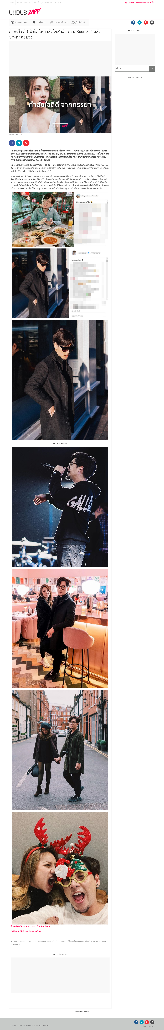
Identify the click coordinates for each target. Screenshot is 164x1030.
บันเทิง (19, 3)
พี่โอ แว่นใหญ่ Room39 (76, 941)
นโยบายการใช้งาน (148, 1026)
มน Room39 (15, 944)
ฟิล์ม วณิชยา (89, 941)
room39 (16, 941)
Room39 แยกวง (36, 941)
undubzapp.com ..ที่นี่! (141, 3)
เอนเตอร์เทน (60, 22)
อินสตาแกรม (21, 22)
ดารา (12, 3)
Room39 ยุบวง (25, 941)
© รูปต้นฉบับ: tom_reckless (23, 926)
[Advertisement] (60, 58)
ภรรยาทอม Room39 (101, 941)
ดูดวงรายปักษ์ (46, 3)
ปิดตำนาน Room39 (60, 941)
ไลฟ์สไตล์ (28, 3)
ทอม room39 (47, 941)
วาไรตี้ (36, 3)
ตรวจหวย (57, 3)
